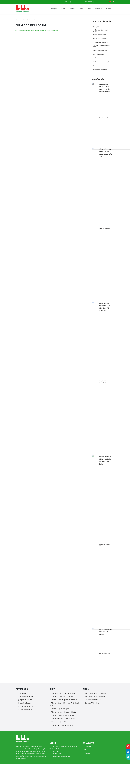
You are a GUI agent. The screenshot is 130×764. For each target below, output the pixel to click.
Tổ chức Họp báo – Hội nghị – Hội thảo (63, 712)
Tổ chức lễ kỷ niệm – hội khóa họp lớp (63, 718)
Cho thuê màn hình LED (25, 706)
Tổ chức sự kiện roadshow (59, 722)
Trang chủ (54, 8)
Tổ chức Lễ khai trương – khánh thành (63, 693)
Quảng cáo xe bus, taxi (25, 700)
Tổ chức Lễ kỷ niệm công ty (60, 709)
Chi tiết (56, 30)
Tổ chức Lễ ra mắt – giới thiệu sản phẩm (64, 700)
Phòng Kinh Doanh (48, 30)
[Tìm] (112, 8)
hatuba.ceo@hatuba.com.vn (71, 2)
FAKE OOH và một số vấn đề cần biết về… (105, 632)
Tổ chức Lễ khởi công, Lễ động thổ (62, 696)
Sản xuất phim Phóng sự (92, 700)
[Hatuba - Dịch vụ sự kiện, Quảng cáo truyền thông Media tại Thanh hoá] (22, 8)
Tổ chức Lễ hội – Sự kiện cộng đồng (62, 715)
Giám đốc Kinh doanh (35, 30)
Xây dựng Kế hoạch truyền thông (95, 693)
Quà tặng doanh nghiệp (25, 709)
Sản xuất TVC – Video (92, 703)
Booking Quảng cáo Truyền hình (95, 696)
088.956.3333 (88, 2)
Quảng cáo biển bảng (24, 703)
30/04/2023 (25, 30)
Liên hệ (108, 8)
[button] (75, 8)
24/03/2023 (18, 30)
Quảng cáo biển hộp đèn (25, 696)
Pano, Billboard (22, 693)
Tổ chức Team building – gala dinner (62, 725)
